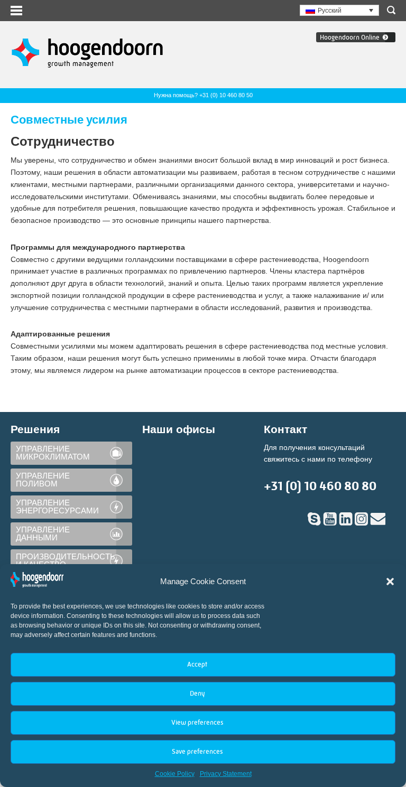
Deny (197, 693)
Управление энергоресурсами (57, 507)
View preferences (197, 722)
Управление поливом (43, 480)
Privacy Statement (226, 773)
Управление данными (43, 533)
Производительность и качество (65, 560)
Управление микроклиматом (53, 453)
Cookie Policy (175, 773)
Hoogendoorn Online (350, 37)
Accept (197, 664)
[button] (390, 581)
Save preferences (197, 751)
